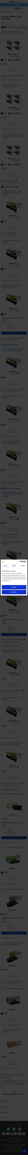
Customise (13, 592)
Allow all (14, 587)
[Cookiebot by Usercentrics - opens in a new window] (20, 562)
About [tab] (23, 565)
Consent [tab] (5, 565)
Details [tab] (14, 565)
